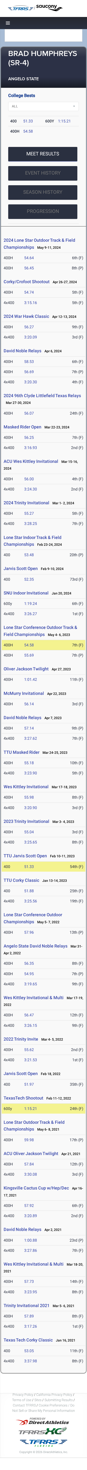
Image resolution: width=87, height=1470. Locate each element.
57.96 (29, 932)
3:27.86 (30, 1250)
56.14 (29, 704)
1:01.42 (30, 679)
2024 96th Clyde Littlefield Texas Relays (42, 395)
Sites (38, 1400)
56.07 (29, 413)
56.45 (29, 268)
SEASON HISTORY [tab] (42, 192)
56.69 (29, 372)
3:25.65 (30, 842)
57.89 (29, 1316)
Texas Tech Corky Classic (28, 1339)
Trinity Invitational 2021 (27, 1305)
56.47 (29, 1015)
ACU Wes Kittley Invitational (31, 461)
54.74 (29, 292)
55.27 (29, 513)
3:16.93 (30, 447)
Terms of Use (21, 1400)
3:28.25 (30, 523)
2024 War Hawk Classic (26, 316)
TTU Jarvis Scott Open (25, 855)
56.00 (29, 479)
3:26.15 (30, 1025)
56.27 (29, 327)
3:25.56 (30, 901)
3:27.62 (30, 738)
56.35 (29, 963)
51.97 (29, 1084)
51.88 (29, 891)
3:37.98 (30, 1361)
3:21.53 (30, 1060)
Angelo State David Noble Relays (35, 945)
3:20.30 (30, 382)
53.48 (29, 555)
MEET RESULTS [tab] (42, 154)
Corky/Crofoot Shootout (27, 281)
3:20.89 (30, 1215)
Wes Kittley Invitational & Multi (34, 997)
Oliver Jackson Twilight (26, 668)
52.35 (29, 579)
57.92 (29, 1205)
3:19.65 (30, 984)
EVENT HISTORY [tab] (43, 173)
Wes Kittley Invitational (26, 786)
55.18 (29, 763)
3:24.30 (30, 489)
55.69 (29, 655)
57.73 (29, 1281)
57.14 (29, 728)
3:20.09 (30, 337)
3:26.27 (30, 613)
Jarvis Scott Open (21, 568)
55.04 (29, 832)
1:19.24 (30, 603)
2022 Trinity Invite (21, 1039)
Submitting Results (58, 1400)
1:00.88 (30, 1240)
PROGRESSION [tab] (43, 211)
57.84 (29, 1164)
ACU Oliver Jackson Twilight (31, 1153)
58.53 (29, 361)
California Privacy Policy (54, 1395)
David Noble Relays (22, 350)
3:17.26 (30, 1326)
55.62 (29, 1049)
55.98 (29, 797)
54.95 (29, 974)
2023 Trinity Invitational (26, 821)
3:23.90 (30, 773)
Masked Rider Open (22, 426)
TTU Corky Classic (21, 880)
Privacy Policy (23, 1395)
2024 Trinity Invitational (26, 502)
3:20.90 (30, 807)
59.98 (29, 1140)
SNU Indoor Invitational (26, 592)
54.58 (28, 131)
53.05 (29, 1351)
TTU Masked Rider (21, 752)
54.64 (29, 258)
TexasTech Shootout (23, 1097)
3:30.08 (30, 1174)
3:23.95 (30, 1292)
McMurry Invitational (24, 693)
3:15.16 (30, 302)
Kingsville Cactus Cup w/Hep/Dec (36, 1187)
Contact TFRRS (24, 1405)
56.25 (29, 437)
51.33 (28, 121)
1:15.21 (64, 121)
